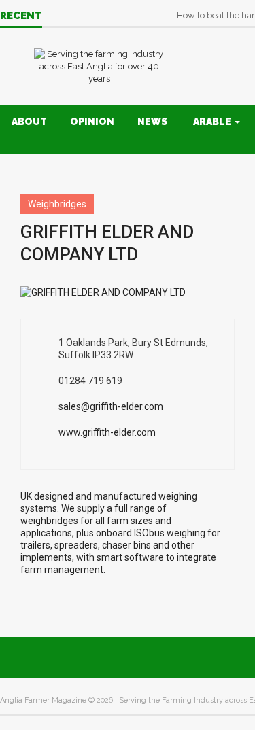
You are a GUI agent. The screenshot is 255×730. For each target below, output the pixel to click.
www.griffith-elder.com (107, 432)
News (152, 121)
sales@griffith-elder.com (110, 406)
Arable (213, 121)
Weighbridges (57, 203)
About (29, 121)
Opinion (92, 121)
